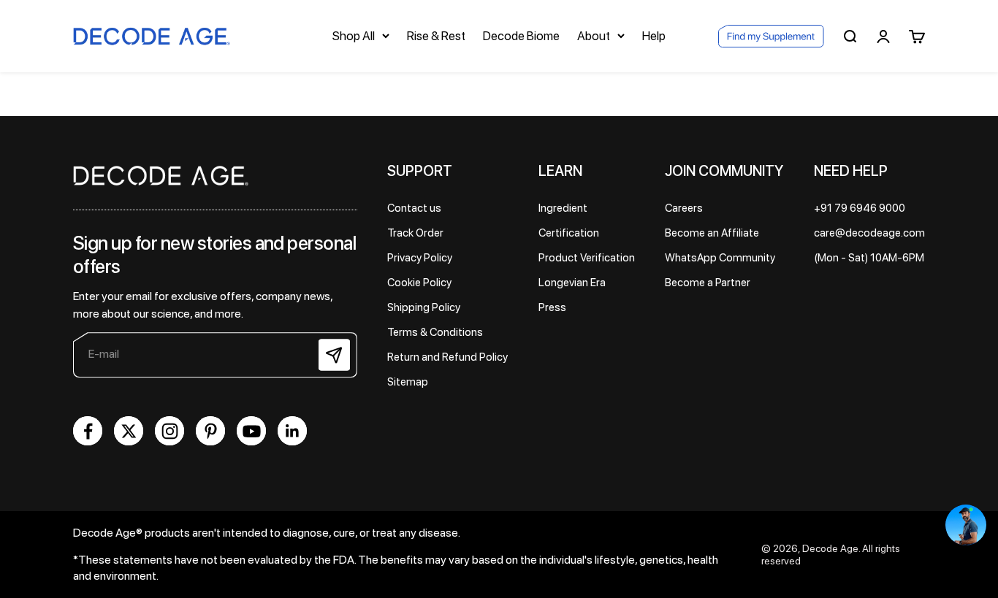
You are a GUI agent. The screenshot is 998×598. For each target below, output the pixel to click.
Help (654, 35)
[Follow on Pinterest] (210, 430)
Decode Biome (521, 35)
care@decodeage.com (869, 232)
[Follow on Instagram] (169, 430)
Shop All (353, 35)
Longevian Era (572, 282)
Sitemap (407, 381)
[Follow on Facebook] (87, 430)
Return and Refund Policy (447, 357)
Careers (684, 208)
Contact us (414, 208)
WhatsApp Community (720, 257)
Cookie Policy (419, 282)
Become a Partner (707, 282)
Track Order (415, 232)
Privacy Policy (419, 257)
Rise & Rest (436, 35)
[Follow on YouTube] (251, 430)
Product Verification (586, 257)
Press (552, 307)
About (593, 35)
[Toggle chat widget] (965, 525)
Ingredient (562, 208)
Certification (568, 232)
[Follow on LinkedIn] (292, 430)
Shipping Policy (423, 307)
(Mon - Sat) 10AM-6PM (869, 257)
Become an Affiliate (712, 232)
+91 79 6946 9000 (859, 208)
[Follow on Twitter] (128, 430)
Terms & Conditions (435, 332)
